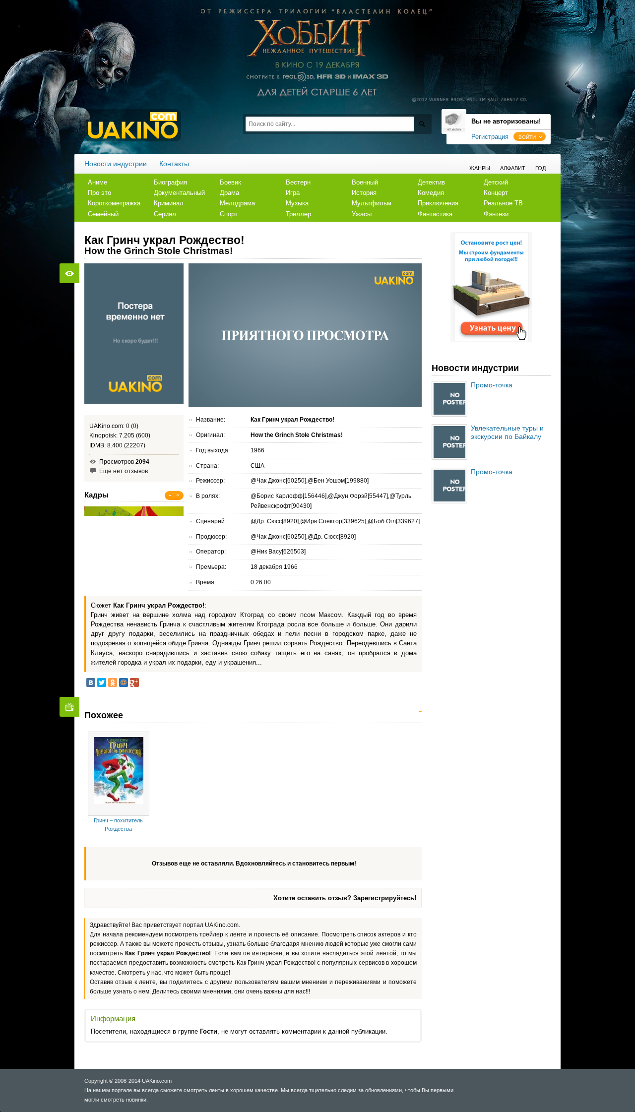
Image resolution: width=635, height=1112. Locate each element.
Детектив (431, 182)
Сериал (165, 214)
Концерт (496, 192)
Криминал (169, 203)
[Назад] (170, 495)
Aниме (97, 182)
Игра (293, 192)
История (364, 192)
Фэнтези (496, 214)
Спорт (229, 214)
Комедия (431, 192)
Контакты (174, 164)
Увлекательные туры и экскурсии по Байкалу (507, 432)
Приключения (438, 203)
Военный (365, 182)
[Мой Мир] (123, 682)
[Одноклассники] (112, 682)
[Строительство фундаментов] (491, 340)
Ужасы (362, 214)
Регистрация (489, 136)
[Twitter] (101, 682)
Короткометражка (114, 203)
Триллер (298, 214)
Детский (496, 182)
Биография (170, 182)
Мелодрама (237, 203)
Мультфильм (371, 203)
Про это (99, 192)
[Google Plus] (134, 682)
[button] (529, 136)
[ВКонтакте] (90, 682)
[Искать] (422, 124)
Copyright (96, 1081)
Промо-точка (491, 385)
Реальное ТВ (503, 203)
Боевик (230, 182)
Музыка (297, 203)
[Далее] (178, 495)
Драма (229, 192)
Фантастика (435, 214)
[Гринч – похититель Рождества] (118, 774)
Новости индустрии (115, 164)
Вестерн (298, 182)
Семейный (103, 214)
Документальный (179, 192)
